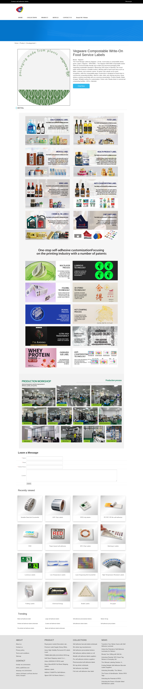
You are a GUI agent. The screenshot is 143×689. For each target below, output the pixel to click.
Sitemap (18, 656)
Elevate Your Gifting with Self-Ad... (111, 654)
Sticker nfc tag (104, 619)
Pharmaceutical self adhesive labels (84, 662)
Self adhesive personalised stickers (82, 619)
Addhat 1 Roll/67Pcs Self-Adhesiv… (55, 672)
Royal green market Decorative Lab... (56, 644)
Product (22, 43)
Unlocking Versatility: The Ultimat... (112, 670)
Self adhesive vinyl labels (80, 668)
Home (16, 43)
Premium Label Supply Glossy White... (56, 647)
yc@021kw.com (24, 667)
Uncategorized (30, 43)
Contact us (19, 647)
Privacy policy (20, 650)
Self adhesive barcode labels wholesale (85, 644)
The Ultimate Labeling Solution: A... (112, 662)
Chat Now (81, 86)
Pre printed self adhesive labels (26, 628)
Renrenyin (128, 1)
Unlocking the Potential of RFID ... (111, 678)
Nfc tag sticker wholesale (80, 665)
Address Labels (49, 669)
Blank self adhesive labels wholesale (55, 628)
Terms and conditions (22, 653)
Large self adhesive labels (52, 619)
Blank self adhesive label (24, 619)
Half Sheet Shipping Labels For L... (55, 658)
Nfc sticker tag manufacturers (82, 647)
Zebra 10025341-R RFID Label (54, 661)
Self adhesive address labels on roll (84, 653)
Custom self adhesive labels (52, 623)
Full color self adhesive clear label (83, 671)
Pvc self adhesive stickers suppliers (84, 659)
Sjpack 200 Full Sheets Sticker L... (55, 675)
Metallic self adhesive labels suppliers (84, 656)
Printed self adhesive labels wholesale (28, 623)
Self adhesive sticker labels (80, 623)
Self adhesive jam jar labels (108, 623)
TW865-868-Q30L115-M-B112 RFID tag (57, 655)
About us (18, 644)
